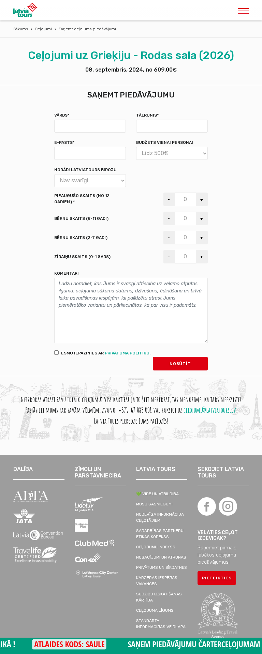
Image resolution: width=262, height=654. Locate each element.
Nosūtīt (180, 363)
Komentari (66, 273)
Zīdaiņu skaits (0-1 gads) (82, 256)
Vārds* (61, 115)
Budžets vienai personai (164, 142)
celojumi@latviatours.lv (209, 409)
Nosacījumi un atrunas (161, 557)
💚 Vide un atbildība (157, 493)
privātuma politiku (127, 353)
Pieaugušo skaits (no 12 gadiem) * (82, 198)
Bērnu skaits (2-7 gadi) (80, 237)
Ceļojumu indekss (155, 547)
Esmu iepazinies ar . (105, 353)
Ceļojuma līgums (155, 610)
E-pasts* (64, 142)
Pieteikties (217, 578)
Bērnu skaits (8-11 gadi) (81, 218)
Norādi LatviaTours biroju (85, 169)
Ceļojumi (43, 29)
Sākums (20, 29)
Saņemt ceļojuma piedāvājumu (88, 29)
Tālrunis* (147, 115)
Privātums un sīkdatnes (161, 567)
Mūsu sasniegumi (154, 504)
